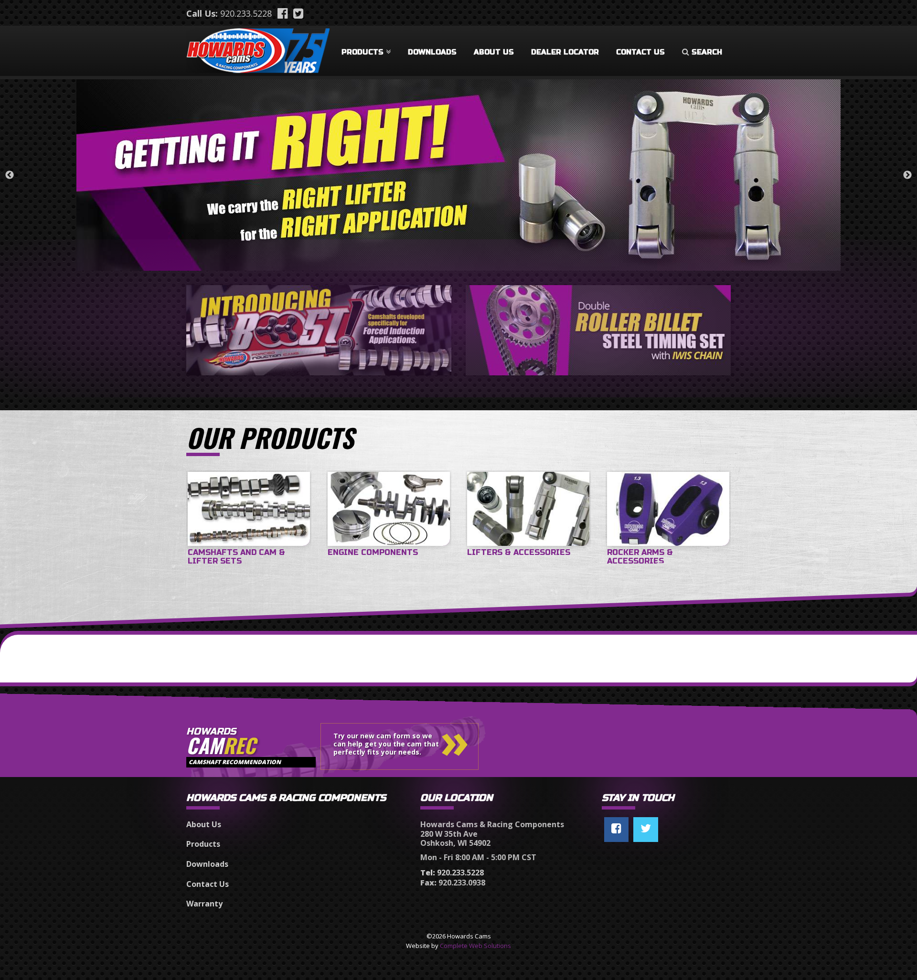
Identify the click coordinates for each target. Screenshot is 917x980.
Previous (9, 175)
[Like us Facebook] (616, 829)
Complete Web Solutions (475, 945)
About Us (494, 52)
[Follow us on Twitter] (645, 829)
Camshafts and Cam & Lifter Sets (236, 556)
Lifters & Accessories (518, 552)
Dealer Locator (565, 52)
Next (907, 175)
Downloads (432, 52)
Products (362, 52)
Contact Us (640, 52)
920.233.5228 (246, 13)
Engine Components (373, 552)
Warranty (204, 903)
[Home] (258, 48)
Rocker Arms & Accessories (640, 556)
